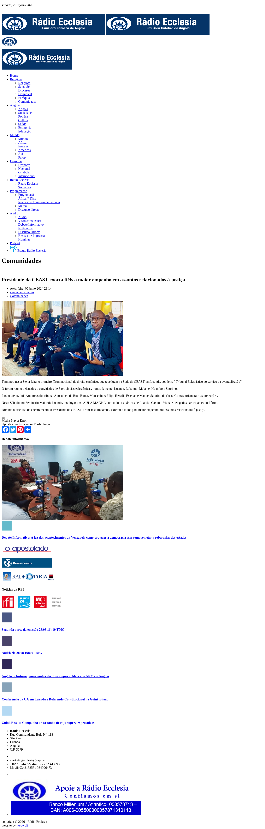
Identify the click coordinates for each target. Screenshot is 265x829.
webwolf (22, 825)
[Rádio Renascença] (27, 566)
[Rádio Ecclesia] (53, 33)
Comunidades (19, 296)
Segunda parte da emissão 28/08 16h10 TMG (33, 629)
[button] (3, 418)
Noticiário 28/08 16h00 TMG (22, 653)
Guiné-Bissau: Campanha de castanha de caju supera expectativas (48, 722)
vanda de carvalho (22, 292)
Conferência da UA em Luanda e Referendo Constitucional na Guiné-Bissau (55, 699)
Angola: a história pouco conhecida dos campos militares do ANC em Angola (55, 676)
